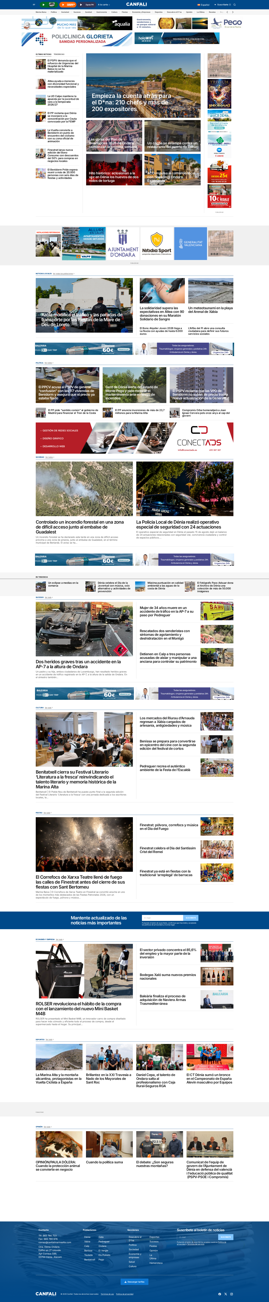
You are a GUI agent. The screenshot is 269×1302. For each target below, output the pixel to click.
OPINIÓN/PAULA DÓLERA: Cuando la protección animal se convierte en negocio (58, 1166)
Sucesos (77, 12)
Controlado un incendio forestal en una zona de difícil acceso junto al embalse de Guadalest (80, 527)
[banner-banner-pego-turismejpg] (190, 23)
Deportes (159, 12)
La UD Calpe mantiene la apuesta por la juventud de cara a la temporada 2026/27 (63, 100)
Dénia (87, 1237)
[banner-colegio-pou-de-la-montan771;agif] (48, 243)
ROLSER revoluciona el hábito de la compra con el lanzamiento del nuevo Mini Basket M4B (78, 1008)
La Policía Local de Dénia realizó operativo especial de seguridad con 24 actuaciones (178, 524)
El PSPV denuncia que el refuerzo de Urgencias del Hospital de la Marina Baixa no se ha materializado (63, 66)
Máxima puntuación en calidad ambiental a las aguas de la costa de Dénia (165, 585)
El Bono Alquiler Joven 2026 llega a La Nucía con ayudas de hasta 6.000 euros (161, 331)
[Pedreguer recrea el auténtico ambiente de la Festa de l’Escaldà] (217, 767)
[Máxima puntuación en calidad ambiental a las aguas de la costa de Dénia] (140, 586)
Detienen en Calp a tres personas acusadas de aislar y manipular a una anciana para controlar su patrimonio (168, 657)
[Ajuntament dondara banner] (123, 243)
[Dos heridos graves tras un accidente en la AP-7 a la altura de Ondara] (84, 629)
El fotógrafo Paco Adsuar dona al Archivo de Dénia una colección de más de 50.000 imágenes (215, 587)
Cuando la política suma (104, 1162)
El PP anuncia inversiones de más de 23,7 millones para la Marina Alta (140, 411)
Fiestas (125, 12)
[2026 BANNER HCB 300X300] (219, 121)
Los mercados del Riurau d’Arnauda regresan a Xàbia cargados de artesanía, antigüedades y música (167, 721)
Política (54, 12)
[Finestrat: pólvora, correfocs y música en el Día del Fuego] (217, 826)
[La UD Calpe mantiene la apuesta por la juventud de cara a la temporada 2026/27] (41, 100)
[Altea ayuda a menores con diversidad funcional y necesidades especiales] (41, 84)
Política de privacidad (124, 1294)
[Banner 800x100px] (77, 39)
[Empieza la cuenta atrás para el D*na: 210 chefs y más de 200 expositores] (143, 85)
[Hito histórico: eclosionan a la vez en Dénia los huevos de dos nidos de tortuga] (114, 169)
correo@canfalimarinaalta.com (55, 1242)
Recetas (212, 12)
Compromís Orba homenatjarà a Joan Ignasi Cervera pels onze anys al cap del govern (206, 413)
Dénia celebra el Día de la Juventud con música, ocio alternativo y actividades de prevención (114, 587)
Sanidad (88, 12)
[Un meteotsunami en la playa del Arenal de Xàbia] (210, 290)
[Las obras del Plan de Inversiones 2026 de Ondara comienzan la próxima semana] (114, 136)
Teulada (88, 1255)
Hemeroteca (156, 1263)
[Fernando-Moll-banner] (219, 146)
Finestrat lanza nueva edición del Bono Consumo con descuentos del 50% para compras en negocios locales (63, 156)
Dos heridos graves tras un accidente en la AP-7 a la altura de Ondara (78, 664)
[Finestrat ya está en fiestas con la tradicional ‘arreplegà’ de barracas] (217, 872)
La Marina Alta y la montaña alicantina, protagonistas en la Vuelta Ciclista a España (59, 1078)
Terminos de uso (107, 1294)
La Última (200, 12)
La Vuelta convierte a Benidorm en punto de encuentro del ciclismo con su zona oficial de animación (61, 136)
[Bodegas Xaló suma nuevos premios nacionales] (217, 976)
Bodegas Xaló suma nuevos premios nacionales (168, 977)
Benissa (88, 1250)
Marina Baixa (41, 12)
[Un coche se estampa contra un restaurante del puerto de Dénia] (172, 136)
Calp (86, 1246)
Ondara (102, 1246)
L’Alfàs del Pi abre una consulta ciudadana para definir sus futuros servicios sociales (208, 331)
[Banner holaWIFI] (177, 38)
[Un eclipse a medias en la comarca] (41, 586)
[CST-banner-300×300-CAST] (190, 243)
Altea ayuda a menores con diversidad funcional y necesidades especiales (63, 84)
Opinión (189, 12)
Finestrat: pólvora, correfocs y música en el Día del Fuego (169, 827)
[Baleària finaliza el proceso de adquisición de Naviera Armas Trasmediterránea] (217, 999)
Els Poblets (104, 1255)
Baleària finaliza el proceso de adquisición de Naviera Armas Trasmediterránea (163, 999)
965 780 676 (51, 1239)
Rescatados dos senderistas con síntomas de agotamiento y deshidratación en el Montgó (165, 634)
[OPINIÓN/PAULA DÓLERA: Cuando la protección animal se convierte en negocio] (59, 1144)
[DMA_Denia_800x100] (77, 23)
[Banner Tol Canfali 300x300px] (219, 196)
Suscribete (191, 918)
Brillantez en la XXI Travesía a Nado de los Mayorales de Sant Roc (108, 1078)
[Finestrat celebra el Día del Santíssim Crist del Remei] (217, 849)
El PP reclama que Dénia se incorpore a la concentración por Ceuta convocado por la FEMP (62, 117)
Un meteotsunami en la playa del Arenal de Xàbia (210, 310)
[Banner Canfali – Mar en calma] (219, 65)
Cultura (114, 12)
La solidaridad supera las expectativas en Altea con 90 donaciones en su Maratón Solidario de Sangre (162, 313)
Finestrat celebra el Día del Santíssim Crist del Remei (168, 850)
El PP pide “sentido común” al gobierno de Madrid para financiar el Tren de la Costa (73, 411)
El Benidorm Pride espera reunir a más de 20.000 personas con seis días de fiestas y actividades (63, 173)
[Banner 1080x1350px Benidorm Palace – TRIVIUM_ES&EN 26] (219, 94)
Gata (101, 1237)
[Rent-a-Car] (219, 171)
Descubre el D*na (174, 12)
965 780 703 (50, 1235)
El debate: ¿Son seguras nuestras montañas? (154, 1164)
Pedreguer (104, 1241)
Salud (132, 1261)
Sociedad (65, 12)
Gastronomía (101, 12)
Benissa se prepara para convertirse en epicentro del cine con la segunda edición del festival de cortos (168, 745)
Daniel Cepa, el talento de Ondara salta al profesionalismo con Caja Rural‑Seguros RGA (155, 1080)
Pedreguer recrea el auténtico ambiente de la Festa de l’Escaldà (165, 768)
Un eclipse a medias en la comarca (63, 584)
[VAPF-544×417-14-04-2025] (83, 243)
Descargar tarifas (136, 1282)
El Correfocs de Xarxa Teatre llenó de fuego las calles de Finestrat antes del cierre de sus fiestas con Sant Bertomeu (80, 882)
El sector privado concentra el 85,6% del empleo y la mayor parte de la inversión (168, 953)
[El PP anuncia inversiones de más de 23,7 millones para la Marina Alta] (108, 413)
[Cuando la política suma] (109, 1144)
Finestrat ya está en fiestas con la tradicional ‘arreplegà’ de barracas (166, 873)
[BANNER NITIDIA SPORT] (157, 243)
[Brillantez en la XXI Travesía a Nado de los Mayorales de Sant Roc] (109, 1057)
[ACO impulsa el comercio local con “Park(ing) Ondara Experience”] (172, 169)
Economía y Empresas (141, 12)
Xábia (87, 1241)
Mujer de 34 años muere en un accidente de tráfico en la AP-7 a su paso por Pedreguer (167, 611)
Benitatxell (89, 1259)
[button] (34, 4)
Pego (101, 1259)
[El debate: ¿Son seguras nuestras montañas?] (159, 1144)
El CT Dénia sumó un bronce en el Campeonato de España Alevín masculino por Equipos (209, 1078)
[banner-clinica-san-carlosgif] (83, 348)
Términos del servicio (195, 1244)
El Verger (103, 1250)
